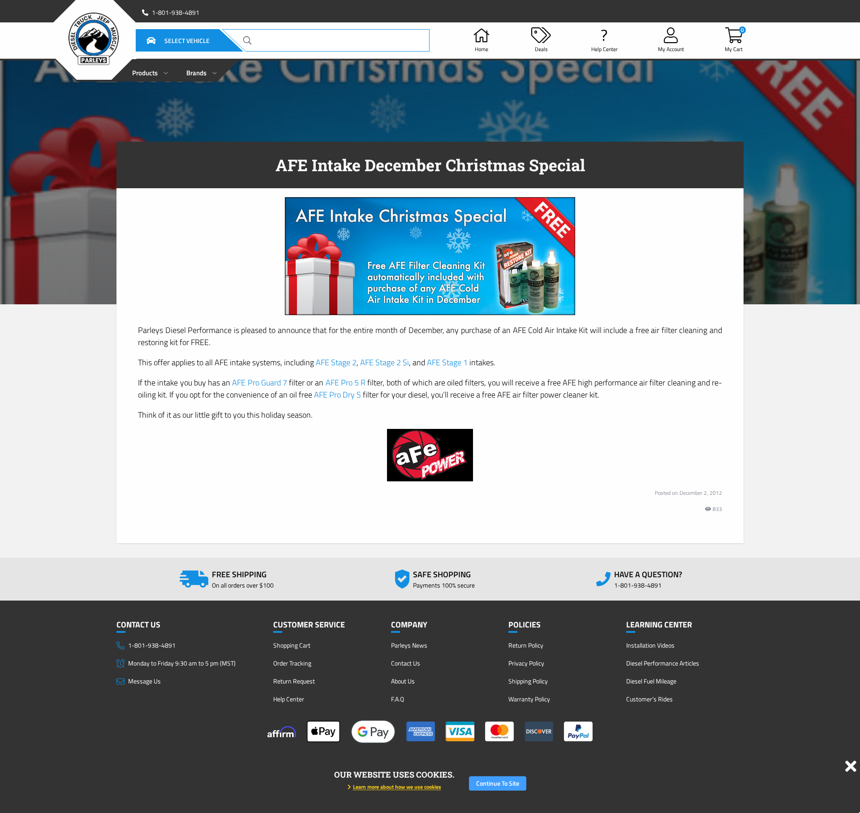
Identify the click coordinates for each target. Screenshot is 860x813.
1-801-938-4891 (175, 12)
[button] (167, 40)
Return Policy (525, 645)
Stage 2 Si (384, 362)
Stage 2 (336, 362)
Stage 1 (447, 362)
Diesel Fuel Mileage (651, 681)
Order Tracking (292, 663)
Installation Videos (650, 645)
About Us (403, 681)
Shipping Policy (528, 681)
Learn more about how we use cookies (397, 787)
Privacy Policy (526, 663)
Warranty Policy (529, 699)
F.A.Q (397, 699)
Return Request (294, 681)
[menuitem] (150, 70)
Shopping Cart (291, 645)
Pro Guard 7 (259, 382)
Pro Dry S (337, 395)
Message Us (144, 681)
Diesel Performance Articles (662, 663)
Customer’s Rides (649, 699)
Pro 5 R (346, 382)
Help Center (288, 699)
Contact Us (405, 663)
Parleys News (409, 645)
